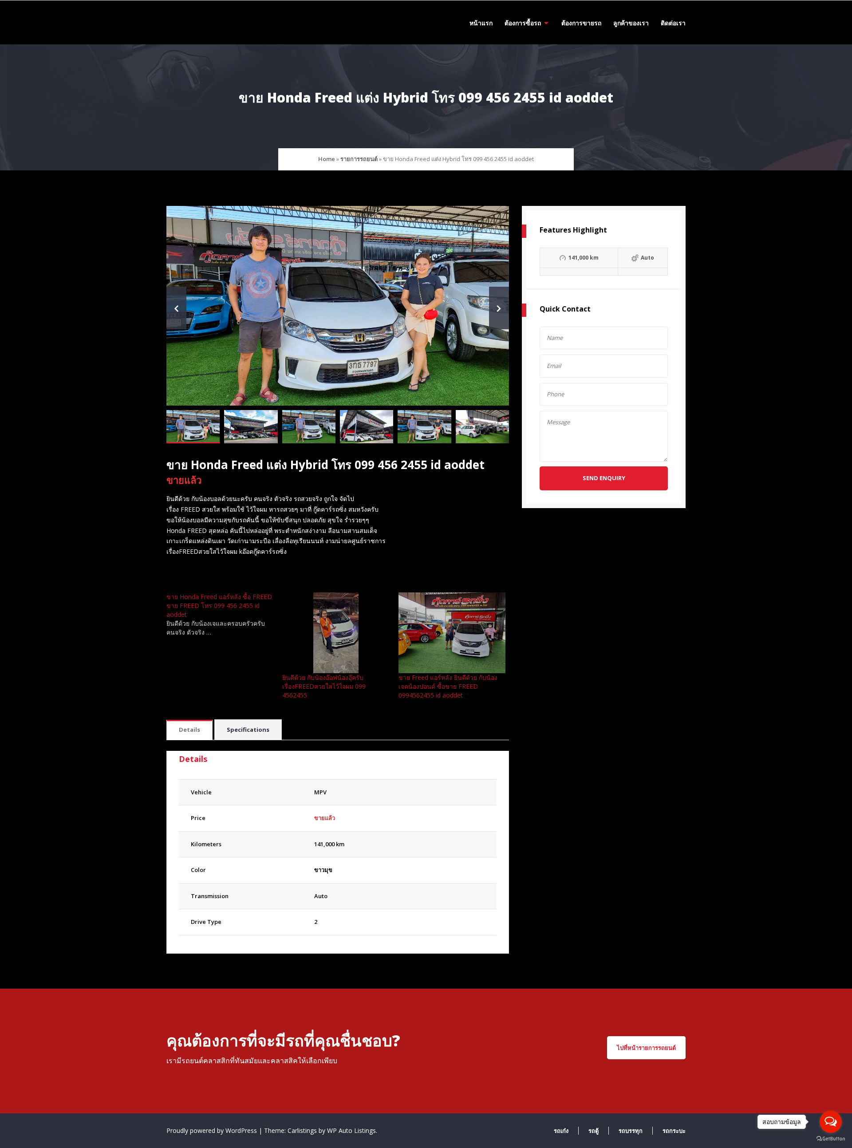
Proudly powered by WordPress (212, 1130)
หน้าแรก (481, 23)
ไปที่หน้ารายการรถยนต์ (646, 1048)
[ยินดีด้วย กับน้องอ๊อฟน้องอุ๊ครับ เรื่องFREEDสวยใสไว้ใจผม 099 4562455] (335, 632)
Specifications (248, 730)
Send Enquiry (604, 478)
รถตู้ (593, 1131)
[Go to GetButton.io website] (830, 1139)
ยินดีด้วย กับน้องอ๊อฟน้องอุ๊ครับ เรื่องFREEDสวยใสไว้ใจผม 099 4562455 (324, 686)
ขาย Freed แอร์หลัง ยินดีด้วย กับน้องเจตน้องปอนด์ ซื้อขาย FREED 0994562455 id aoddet (447, 686)
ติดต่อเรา (673, 23)
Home (326, 159)
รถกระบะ (674, 1131)
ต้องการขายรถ (581, 23)
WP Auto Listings (351, 1130)
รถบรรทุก (631, 1131)
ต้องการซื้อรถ (523, 23)
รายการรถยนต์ (359, 159)
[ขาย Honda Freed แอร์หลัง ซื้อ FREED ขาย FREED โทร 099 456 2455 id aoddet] (224, 614)
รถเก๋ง (561, 1131)
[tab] (189, 730)
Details (189, 730)
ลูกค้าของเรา (631, 23)
